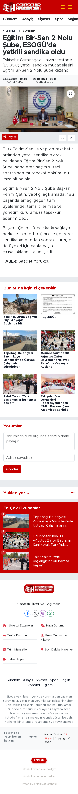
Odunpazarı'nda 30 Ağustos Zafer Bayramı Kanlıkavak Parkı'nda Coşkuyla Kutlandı (55, 360)
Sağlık (73, 19)
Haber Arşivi (16, 659)
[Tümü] (73, 493)
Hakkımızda (11, 733)
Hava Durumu (55, 625)
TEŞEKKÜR (48, 317)
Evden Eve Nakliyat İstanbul (39, 783)
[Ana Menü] (68, 7)
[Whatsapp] (50, 613)
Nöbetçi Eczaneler (20, 625)
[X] (35, 613)
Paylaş (12, 137)
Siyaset (44, 19)
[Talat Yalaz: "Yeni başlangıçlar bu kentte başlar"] (20, 383)
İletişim (9, 741)
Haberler (10, 30)
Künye (32, 737)
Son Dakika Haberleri (59, 649)
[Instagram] (43, 613)
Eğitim (48, 685)
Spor (59, 19)
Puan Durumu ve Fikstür (54, 637)
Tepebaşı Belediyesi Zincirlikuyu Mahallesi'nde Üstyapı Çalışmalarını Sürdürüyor (19, 360)
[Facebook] (27, 613)
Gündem (10, 19)
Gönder (12, 469)
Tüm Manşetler (17, 649)
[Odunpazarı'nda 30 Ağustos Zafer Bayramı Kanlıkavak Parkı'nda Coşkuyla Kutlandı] (58, 340)
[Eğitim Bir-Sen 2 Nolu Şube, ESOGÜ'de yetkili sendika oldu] (39, 109)
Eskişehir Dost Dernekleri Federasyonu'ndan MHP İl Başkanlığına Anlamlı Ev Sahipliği (55, 403)
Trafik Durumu (17, 635)
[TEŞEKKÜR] (58, 304)
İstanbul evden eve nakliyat (39, 769)
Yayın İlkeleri (12, 737)
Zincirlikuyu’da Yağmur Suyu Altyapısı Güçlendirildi (20, 320)
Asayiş (27, 19)
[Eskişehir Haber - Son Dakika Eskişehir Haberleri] (22, 7)
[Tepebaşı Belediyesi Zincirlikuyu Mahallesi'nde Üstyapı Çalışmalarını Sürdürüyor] (20, 340)
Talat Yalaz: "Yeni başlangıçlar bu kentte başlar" (20, 400)
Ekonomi (32, 685)
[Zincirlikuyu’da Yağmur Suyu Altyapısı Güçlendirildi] (20, 304)
